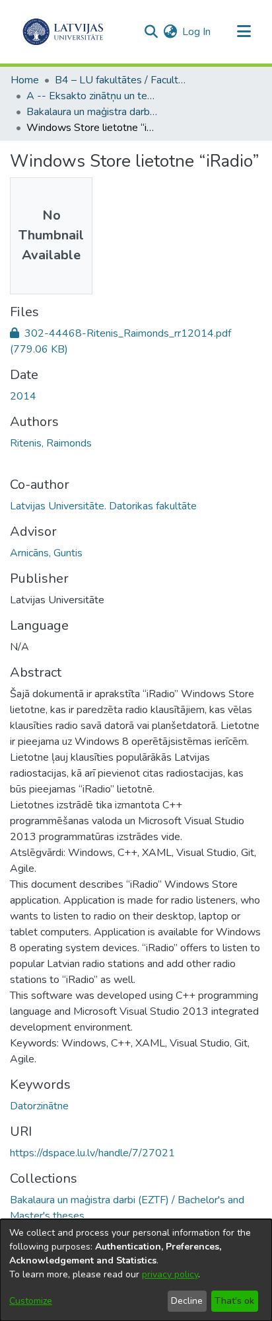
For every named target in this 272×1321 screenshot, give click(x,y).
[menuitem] (170, 32)
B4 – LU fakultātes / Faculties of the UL (121, 80)
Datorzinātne (39, 1106)
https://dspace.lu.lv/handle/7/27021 (92, 1153)
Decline (187, 1301)
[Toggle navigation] (243, 31)
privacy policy (170, 1274)
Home (25, 80)
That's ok (234, 1301)
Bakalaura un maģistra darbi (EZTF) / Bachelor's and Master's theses (92, 112)
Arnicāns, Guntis (46, 553)
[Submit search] (151, 32)
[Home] (63, 31)
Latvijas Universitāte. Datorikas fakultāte (103, 506)
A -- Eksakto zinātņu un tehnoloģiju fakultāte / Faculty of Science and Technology (92, 96)
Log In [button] (197, 31)
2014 (23, 396)
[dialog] (136, 1270)
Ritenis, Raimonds (51, 443)
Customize (30, 1301)
